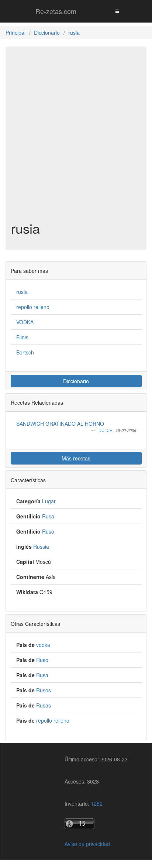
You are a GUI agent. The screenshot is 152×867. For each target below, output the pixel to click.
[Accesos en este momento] (96, 824)
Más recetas (76, 458)
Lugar (49, 501)
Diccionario (76, 381)
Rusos (43, 690)
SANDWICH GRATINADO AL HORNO (60, 423)
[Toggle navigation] (117, 10)
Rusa (48, 516)
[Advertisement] (76, 137)
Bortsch (25, 352)
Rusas (43, 705)
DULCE (106, 430)
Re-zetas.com (55, 11)
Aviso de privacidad (87, 843)
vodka (43, 644)
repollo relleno (32, 307)
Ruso (48, 531)
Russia (41, 546)
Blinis (22, 337)
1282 (97, 803)
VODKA (25, 322)
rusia (22, 291)
